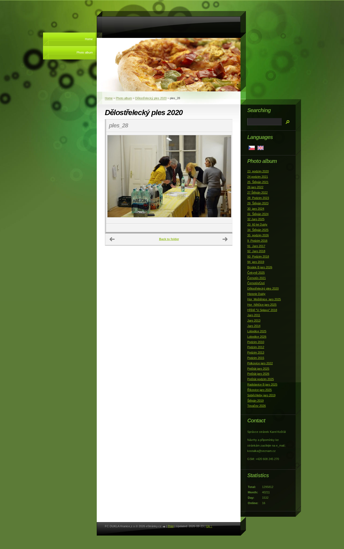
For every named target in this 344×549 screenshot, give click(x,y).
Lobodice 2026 (256, 336)
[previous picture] (115, 178)
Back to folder (169, 239)
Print (171, 526)
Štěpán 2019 (255, 400)
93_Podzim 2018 (258, 256)
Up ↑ (209, 526)
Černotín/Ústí (256, 283)
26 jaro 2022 (255, 187)
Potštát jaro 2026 (258, 373)
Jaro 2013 (253, 320)
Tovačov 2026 (256, 405)
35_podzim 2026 (258, 235)
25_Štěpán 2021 (257, 182)
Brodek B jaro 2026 (259, 267)
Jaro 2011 (253, 315)
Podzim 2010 (255, 342)
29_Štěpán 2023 (257, 203)
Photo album (85, 52)
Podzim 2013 (255, 352)
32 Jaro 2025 (255, 219)
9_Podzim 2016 (257, 240)
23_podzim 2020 (258, 171)
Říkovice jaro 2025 (259, 389)
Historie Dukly (256, 293)
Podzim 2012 (255, 347)
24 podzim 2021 (257, 176)
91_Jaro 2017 (256, 246)
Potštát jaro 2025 (258, 368)
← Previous (112, 239)
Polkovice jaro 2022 (260, 363)
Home (89, 39)
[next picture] (223, 178)
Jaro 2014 (253, 325)
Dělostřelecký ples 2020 (151, 98)
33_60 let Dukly (257, 224)
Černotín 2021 (256, 278)
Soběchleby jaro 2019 (261, 395)
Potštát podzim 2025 (260, 379)
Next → (225, 239)
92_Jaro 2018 (256, 251)
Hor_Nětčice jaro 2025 (262, 304)
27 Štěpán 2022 (257, 192)
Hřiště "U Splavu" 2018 (262, 310)
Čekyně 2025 (256, 272)
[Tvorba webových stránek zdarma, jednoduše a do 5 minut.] (164, 526)
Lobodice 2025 (256, 331)
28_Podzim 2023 (258, 197)
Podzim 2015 (255, 357)
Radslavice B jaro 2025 (262, 384)
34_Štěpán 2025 (257, 229)
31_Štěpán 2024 (257, 214)
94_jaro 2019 (255, 261)
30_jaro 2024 (255, 208)
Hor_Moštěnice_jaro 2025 (264, 299)
